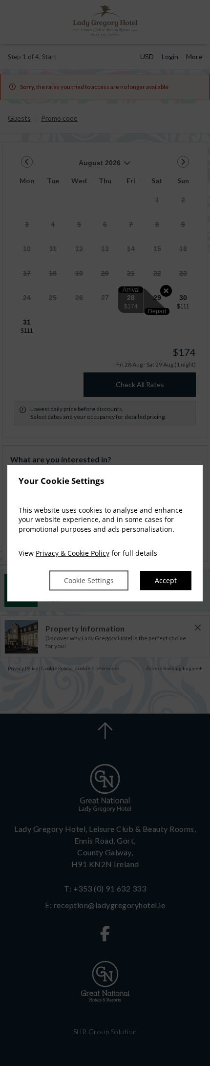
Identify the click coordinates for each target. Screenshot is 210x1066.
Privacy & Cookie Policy (72, 553)
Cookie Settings (89, 580)
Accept (166, 580)
